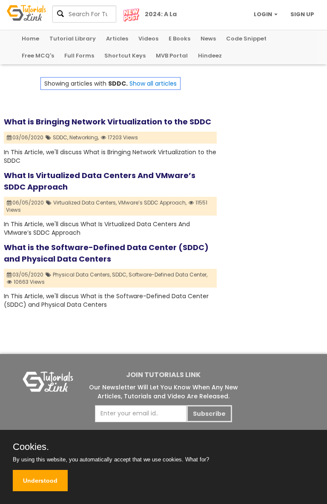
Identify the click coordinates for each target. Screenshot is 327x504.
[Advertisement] (270, 119)
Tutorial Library (72, 39)
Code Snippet (246, 39)
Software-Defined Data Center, (168, 274)
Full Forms (79, 56)
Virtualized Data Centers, (85, 202)
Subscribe (209, 413)
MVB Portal (172, 56)
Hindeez (210, 56)
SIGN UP (302, 14)
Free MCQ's (38, 56)
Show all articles (153, 83)
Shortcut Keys (125, 56)
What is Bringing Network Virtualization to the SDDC (107, 121)
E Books (179, 39)
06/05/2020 (28, 202)
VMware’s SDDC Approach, (152, 202)
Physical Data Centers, (82, 274)
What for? (197, 459)
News (208, 39)
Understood (40, 480)
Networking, (84, 137)
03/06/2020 (28, 137)
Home (30, 39)
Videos (148, 39)
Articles (117, 39)
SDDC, (60, 137)
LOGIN (263, 14)
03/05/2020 (28, 274)
